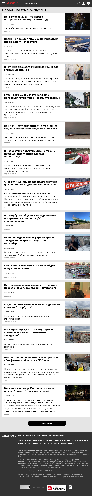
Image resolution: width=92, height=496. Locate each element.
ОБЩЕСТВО (7, 143)
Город (6, 380)
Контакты (67, 438)
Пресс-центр (42, 435)
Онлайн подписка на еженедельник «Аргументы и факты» (40, 438)
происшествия (9, 257)
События (7, 31)
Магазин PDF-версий (56, 435)
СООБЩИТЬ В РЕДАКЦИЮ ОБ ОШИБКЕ (61, 443)
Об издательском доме (27, 435)
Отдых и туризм (10, 59)
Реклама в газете (79, 438)
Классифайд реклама (80, 441)
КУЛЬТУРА (7, 87)
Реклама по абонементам (43, 441)
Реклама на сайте (24, 441)
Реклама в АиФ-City (62, 441)
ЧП (5, 207)
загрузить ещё (47, 423)
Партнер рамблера (38, 487)
